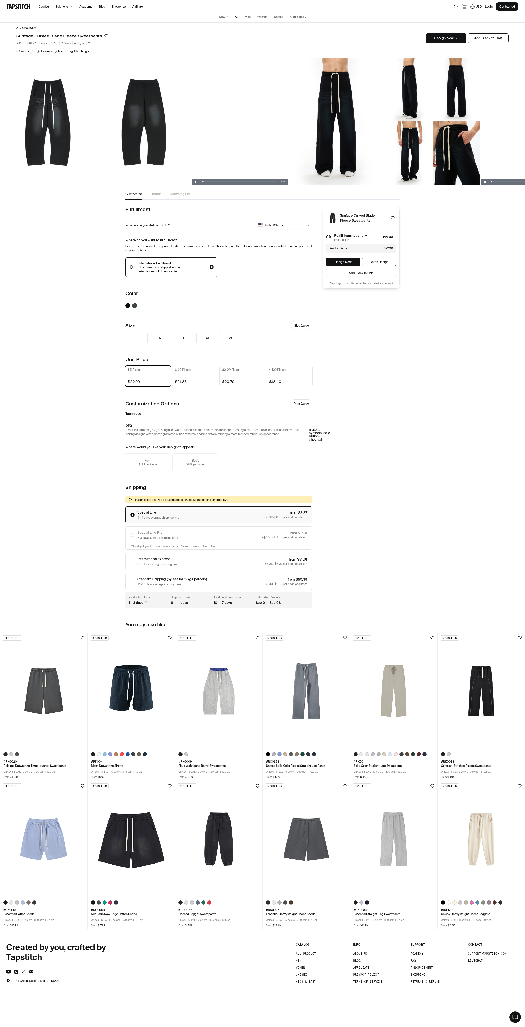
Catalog (44, 6)
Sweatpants (29, 27)
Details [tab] (156, 194)
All (236, 16)
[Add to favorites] (106, 36)
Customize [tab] (133, 194)
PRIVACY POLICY (366, 974)
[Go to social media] (8, 972)
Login (489, 6)
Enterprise (119, 6)
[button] (24, 51)
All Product (306, 953)
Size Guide (301, 325)
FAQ (413, 960)
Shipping (418, 974)
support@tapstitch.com (487, 953)
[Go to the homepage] (19, 6)
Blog (102, 6)
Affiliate (137, 6)
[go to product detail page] (43, 691)
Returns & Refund (425, 981)
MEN (298, 960)
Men (248, 16)
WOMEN (300, 967)
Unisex (278, 16)
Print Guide (301, 403)
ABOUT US (360, 953)
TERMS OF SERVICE (368, 981)
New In (223, 16)
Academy (85, 6)
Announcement (422, 967)
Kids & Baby (298, 16)
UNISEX (301, 974)
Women (262, 16)
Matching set (82, 51)
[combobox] (285, 225)
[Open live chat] (515, 1017)
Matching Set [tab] (180, 194)
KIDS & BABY (306, 981)
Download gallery (52, 51)
